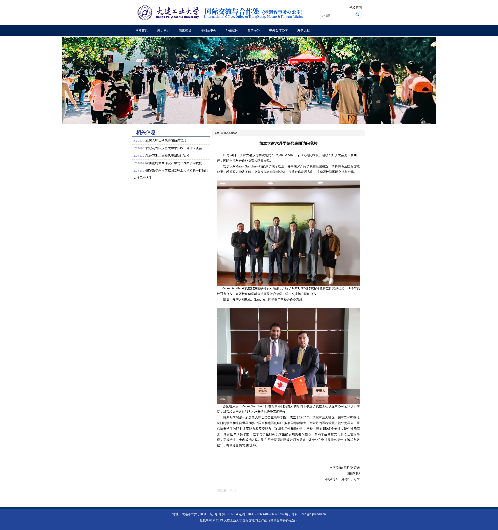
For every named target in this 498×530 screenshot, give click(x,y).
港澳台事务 (208, 30)
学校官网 (355, 7)
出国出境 (185, 30)
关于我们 (163, 30)
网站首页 (141, 30)
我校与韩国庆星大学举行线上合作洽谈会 (174, 148)
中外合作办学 (278, 30)
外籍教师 (232, 30)
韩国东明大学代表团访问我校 (166, 140)
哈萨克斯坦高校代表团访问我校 (167, 155)
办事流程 (303, 30)
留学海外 (253, 30)
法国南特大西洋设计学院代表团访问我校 (174, 163)
